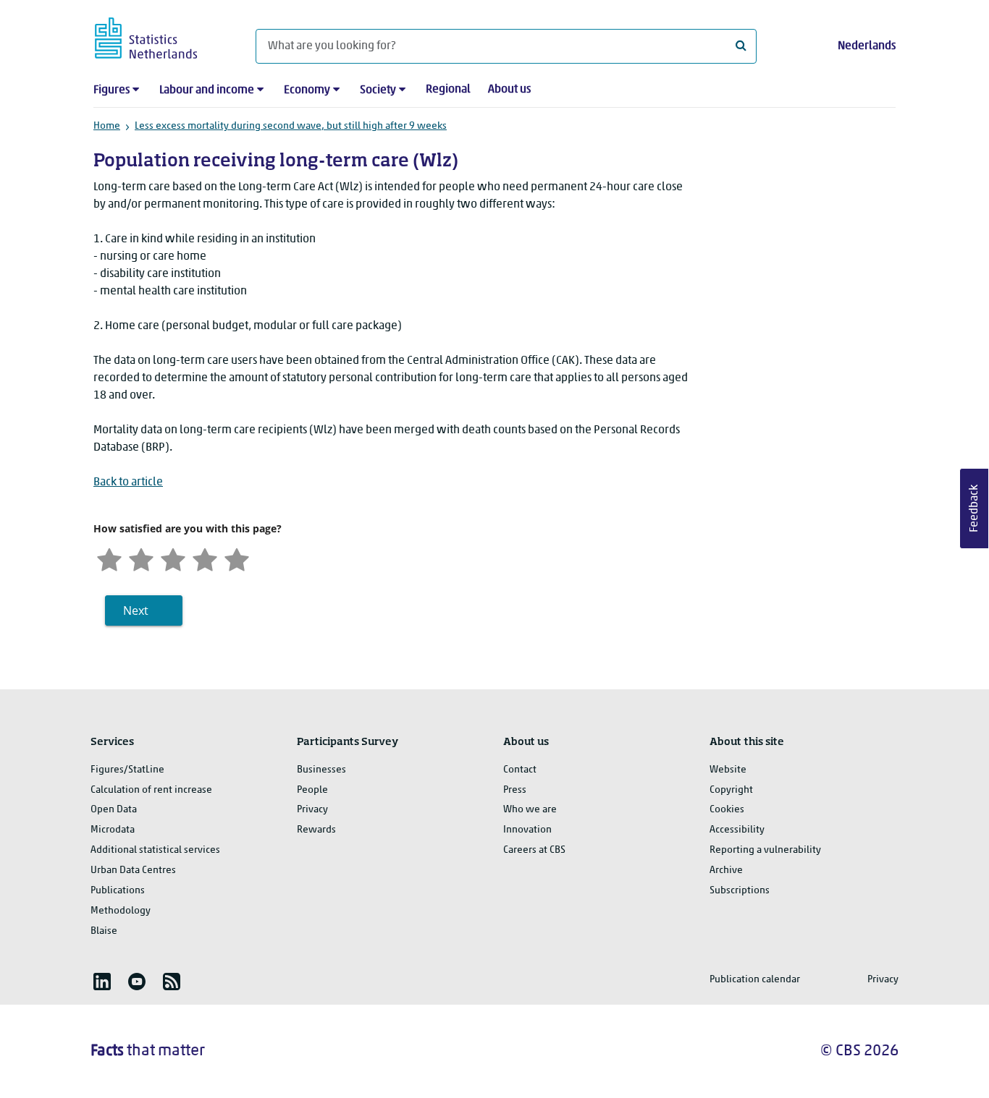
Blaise (104, 931)
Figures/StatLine (127, 770)
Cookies (727, 809)
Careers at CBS (534, 850)
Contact (519, 770)
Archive (726, 870)
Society (378, 90)
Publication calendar (755, 979)
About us (509, 89)
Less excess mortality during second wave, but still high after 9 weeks (291, 126)
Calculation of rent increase (151, 790)
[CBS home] (160, 36)
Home (106, 126)
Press (514, 790)
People (312, 790)
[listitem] (102, 981)
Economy (307, 90)
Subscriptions (740, 890)
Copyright (731, 790)
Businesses (321, 770)
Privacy (312, 809)
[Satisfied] (205, 558)
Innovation (527, 830)
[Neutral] (173, 558)
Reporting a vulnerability (765, 850)
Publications (118, 890)
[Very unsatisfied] (109, 558)
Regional (448, 89)
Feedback (974, 508)
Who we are (530, 809)
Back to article (128, 482)
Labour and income (206, 90)
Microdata (113, 830)
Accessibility (737, 830)
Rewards (316, 830)
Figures (111, 90)
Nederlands (867, 46)
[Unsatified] (141, 558)
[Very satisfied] (237, 558)
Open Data (114, 809)
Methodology (121, 911)
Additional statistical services (155, 850)
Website (728, 770)
